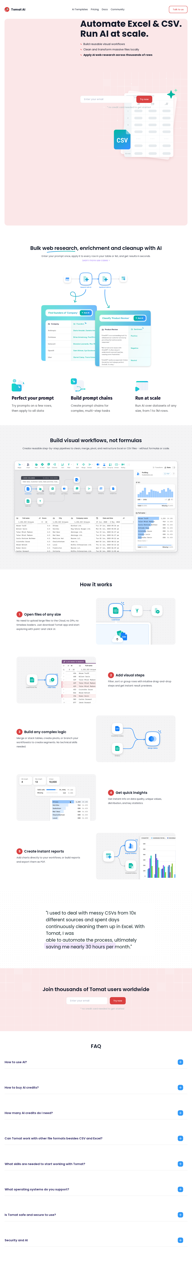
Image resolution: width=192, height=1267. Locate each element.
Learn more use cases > (96, 260)
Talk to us (178, 9)
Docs (105, 9)
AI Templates (80, 9)
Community (117, 9)
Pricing (95, 9)
